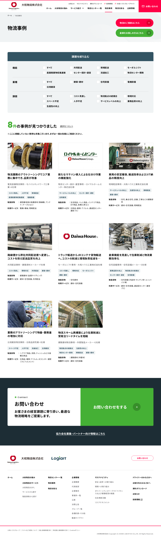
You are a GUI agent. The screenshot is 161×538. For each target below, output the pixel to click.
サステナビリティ (82, 4)
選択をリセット (66, 126)
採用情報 (109, 4)
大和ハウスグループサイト (126, 4)
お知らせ (72, 4)
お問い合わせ (142, 458)
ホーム (10, 15)
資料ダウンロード (96, 4)
